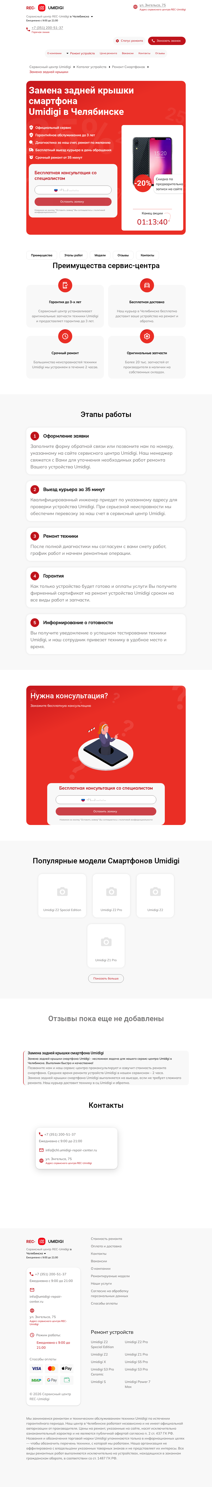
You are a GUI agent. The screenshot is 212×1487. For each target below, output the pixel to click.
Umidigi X (98, 1362)
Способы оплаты (104, 1303)
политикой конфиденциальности (136, 819)
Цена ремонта (108, 53)
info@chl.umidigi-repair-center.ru (71, 1150)
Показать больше (106, 978)
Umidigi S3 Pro (136, 1369)
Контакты (144, 53)
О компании (54, 53)
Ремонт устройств (82, 53)
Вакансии (128, 53)
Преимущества (41, 255)
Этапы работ (73, 255)
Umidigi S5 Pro (136, 1362)
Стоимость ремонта (106, 1239)
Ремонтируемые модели (110, 1276)
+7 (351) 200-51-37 (47, 28)
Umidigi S (98, 1382)
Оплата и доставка (106, 1246)
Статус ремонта (132, 41)
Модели (100, 255)
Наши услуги (101, 1283)
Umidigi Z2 (99, 1354)
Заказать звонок (169, 41)
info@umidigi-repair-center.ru (46, 1299)
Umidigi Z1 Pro (136, 1354)
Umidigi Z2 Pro (136, 1342)
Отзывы (160, 53)
